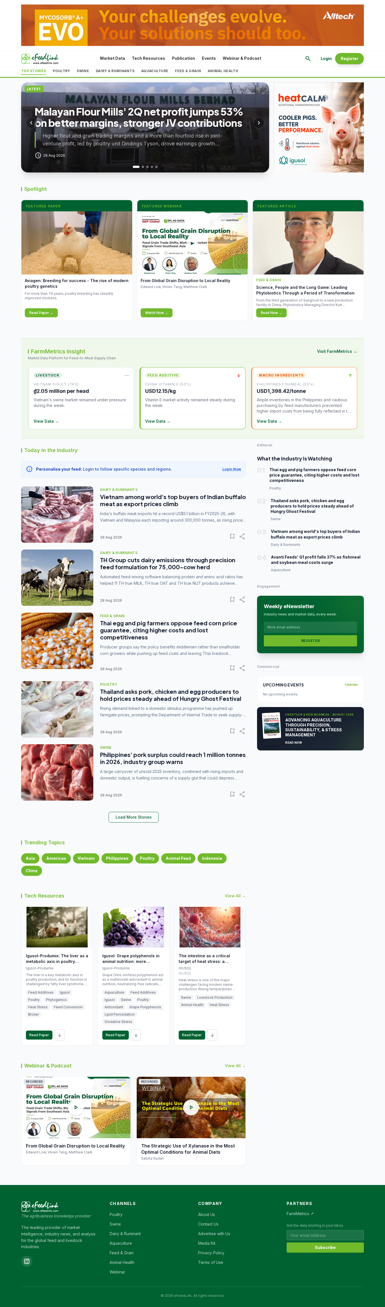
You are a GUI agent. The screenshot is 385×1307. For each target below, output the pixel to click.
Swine (83, 71)
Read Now (293, 742)
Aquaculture (154, 71)
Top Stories (33, 71)
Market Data (112, 58)
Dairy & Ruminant (125, 1233)
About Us (206, 1214)
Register (349, 58)
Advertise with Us (214, 1233)
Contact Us (208, 1224)
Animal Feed (178, 858)
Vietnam (86, 858)
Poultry (61, 71)
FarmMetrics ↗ (300, 1213)
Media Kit (206, 1243)
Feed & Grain (188, 71)
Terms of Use (210, 1262)
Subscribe (325, 1247)
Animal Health (223, 71)
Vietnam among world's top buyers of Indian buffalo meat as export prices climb (173, 500)
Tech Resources (148, 58)
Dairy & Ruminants (115, 71)
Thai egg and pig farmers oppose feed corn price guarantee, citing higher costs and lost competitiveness (168, 630)
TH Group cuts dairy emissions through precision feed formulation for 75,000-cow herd (167, 563)
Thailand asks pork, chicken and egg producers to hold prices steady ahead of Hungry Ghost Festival (170, 695)
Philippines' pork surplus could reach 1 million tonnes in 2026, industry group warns (173, 758)
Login (326, 58)
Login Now (231, 469)
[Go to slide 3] (147, 167)
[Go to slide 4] (152, 167)
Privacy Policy (211, 1252)
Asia (30, 858)
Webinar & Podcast (242, 58)
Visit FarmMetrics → (337, 351)
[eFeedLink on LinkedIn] (26, 1261)
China (31, 870)
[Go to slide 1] (134, 167)
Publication (183, 58)
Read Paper (39, 1035)
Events (209, 58)
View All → (235, 895)
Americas (56, 858)
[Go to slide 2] (140, 167)
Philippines (117, 858)
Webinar (117, 1272)
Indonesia (212, 858)
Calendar (351, 684)
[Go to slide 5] (156, 167)
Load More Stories (134, 817)
